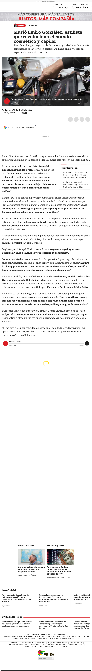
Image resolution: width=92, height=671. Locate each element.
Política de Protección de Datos (54, 644)
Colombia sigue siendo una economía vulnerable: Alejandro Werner (31, 569)
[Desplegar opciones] (86, 101)
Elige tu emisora (81, 7)
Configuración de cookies (32, 646)
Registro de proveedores (18, 644)
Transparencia (50, 646)
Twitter (76, 119)
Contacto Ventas (27, 643)
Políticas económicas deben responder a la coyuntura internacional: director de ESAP (59, 570)
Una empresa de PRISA (46, 652)
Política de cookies (76, 644)
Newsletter (41, 643)
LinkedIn (82, 119)
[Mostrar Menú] (3, 6)
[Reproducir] (7, 101)
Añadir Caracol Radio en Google (21, 127)
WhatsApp (87, 119)
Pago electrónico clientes (57, 643)
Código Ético (64, 646)
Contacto (13, 643)
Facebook (70, 119)
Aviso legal (35, 644)
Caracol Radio (11, 6)
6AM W (33, 25)
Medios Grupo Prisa (46, 658)
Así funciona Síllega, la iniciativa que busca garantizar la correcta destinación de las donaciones (17, 624)
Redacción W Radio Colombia (17, 110)
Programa (61, 7)
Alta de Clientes (76, 643)
